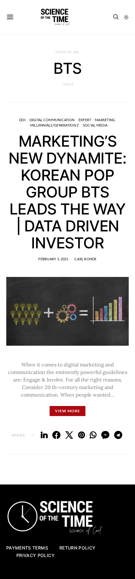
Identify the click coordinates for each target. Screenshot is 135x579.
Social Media (95, 125)
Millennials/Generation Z (54, 125)
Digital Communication (52, 120)
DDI (22, 120)
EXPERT (84, 120)
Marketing (105, 120)
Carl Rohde (85, 259)
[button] (126, 17)
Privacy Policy (35, 555)
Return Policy (77, 547)
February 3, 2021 (53, 259)
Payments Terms (27, 547)
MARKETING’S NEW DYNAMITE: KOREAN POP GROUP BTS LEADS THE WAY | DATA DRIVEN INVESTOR (67, 192)
